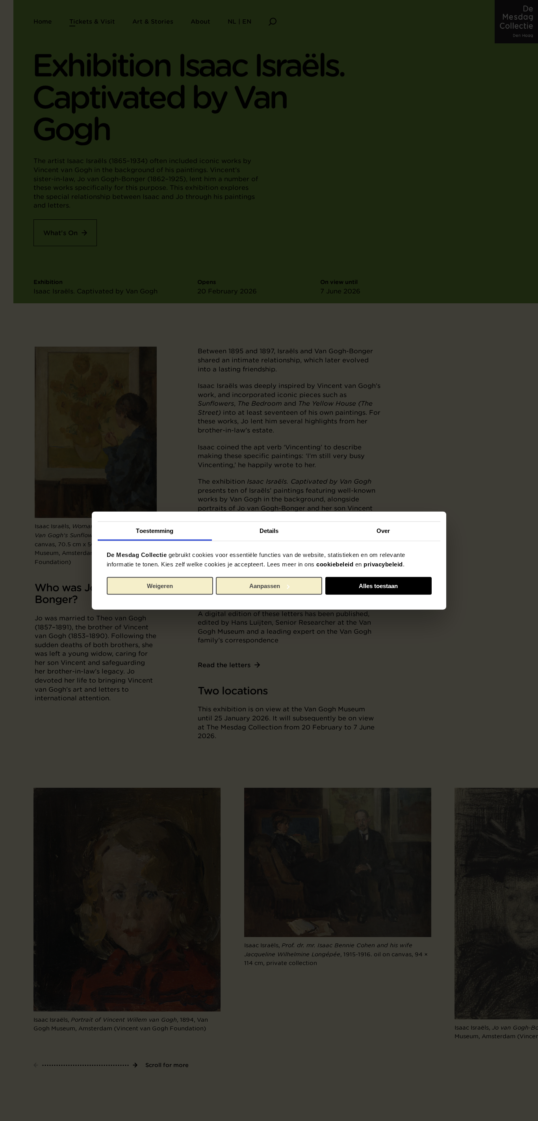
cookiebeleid (334, 563)
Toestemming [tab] (154, 530)
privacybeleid (383, 563)
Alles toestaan (378, 586)
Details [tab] (269, 530)
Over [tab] (383, 530)
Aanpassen (264, 586)
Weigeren (160, 586)
